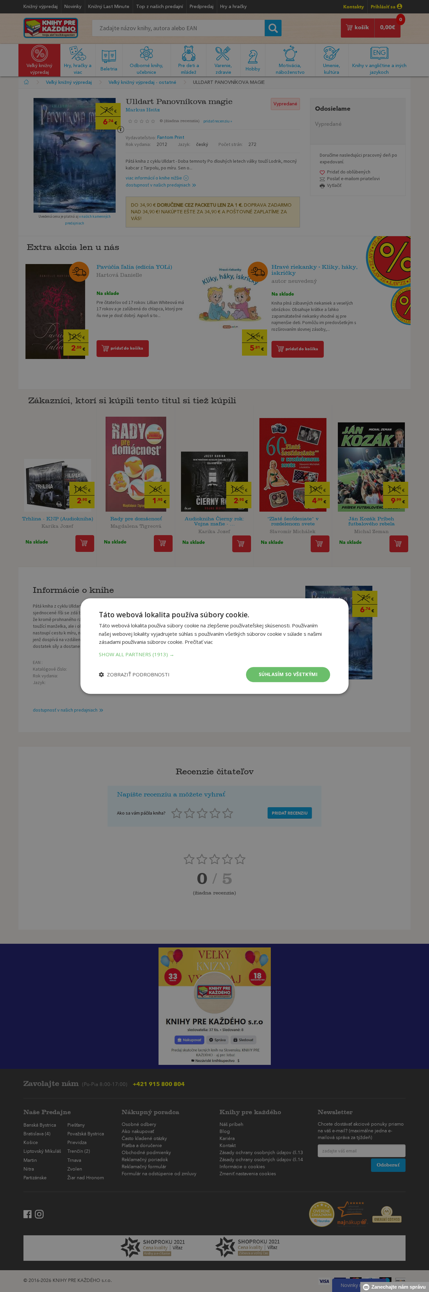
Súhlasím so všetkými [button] (288, 674)
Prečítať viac (199, 642)
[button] (214, 654)
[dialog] (214, 646)
